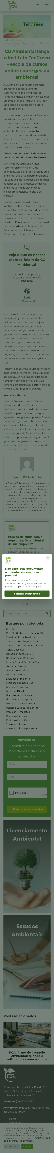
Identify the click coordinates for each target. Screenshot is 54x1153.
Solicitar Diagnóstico (27, 593)
